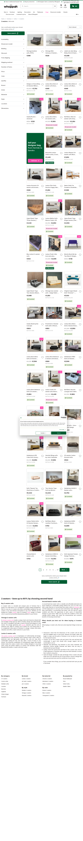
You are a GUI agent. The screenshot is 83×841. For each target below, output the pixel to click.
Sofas (15, 19)
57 (57, 570)
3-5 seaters (4, 678)
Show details (61, 429)
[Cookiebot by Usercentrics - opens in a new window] (61, 417)
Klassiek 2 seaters (26, 695)
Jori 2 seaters (25, 684)
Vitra (64, 681)
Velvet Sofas (66, 684)
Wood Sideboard (67, 678)
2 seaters (21, 19)
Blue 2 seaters (46, 693)
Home (3, 19)
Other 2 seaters (46, 684)
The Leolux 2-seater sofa (8, 636)
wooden (23, 625)
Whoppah (76, 607)
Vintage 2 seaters (26, 693)
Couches (3, 686)
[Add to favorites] (42, 51)
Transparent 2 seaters (48, 695)
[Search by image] (55, 6)
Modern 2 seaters (26, 690)
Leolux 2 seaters (26, 678)
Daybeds (3, 691)
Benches (3, 689)
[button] (70, 1)
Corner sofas (4, 681)
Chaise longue (5, 694)
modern (14, 612)
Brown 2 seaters (46, 690)
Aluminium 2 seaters (47, 681)
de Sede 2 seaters (26, 681)
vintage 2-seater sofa (8, 620)
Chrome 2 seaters (47, 678)
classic (29, 612)
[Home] (11, 6)
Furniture (9, 19)
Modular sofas (5, 684)
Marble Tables (66, 686)
